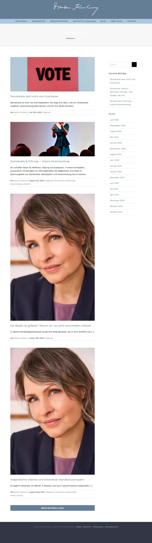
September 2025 (118, 125)
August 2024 (115, 154)
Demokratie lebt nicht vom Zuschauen (52, 72)
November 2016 (117, 200)
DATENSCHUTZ (111, 527)
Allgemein (47, 112)
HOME (78, 527)
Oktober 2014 (116, 212)
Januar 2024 (116, 166)
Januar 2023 (116, 172)
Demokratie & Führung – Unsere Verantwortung (52, 137)
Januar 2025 (116, 143)
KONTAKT (87, 527)
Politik (12, 495)
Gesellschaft (70, 181)
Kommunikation (16, 184)
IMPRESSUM (98, 527)
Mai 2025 (114, 137)
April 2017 (114, 195)
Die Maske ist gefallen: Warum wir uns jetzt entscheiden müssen (52, 255)
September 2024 (117, 149)
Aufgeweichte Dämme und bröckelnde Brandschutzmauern (52, 409)
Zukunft (27, 184)
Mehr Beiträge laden (52, 508)
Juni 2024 (114, 160)
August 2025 (115, 131)
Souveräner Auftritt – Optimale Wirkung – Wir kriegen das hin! (121, 91)
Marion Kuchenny (21, 112)
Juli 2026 (114, 120)
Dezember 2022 (117, 177)
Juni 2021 (114, 183)
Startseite (70, 38)
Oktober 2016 (116, 206)
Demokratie (59, 181)
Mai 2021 (114, 189)
